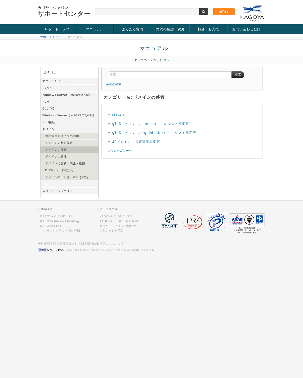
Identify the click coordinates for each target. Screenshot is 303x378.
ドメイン (48, 129)
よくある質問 (132, 29)
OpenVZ (48, 108)
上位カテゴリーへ (119, 150)
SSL (45, 184)
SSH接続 (48, 122)
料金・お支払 (208, 29)
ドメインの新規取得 (59, 143)
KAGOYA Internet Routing (59, 221)
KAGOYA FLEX (51, 226)
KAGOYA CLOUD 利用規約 (118, 221)
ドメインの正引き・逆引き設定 (66, 177)
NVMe (47, 88)
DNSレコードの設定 (59, 170)
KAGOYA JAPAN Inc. (112, 249)
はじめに (119, 115)
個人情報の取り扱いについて (101, 243)
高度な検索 (113, 84)
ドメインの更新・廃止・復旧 (65, 163)
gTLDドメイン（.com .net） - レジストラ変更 (150, 124)
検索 (238, 75)
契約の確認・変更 (170, 29)
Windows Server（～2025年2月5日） (69, 115)
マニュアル (95, 29)
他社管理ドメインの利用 (62, 136)
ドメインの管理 (56, 156)
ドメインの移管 (56, 149)
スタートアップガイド (57, 191)
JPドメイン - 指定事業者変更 (136, 142)
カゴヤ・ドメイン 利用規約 (118, 226)
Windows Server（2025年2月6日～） (69, 95)
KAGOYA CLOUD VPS (56, 216)
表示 (166, 60)
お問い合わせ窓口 (246, 29)
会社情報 (44, 243)
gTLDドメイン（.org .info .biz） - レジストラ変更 (154, 133)
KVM (45, 101)
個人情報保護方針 (65, 243)
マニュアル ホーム (55, 81)
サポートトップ (57, 29)
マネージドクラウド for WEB (60, 230)
